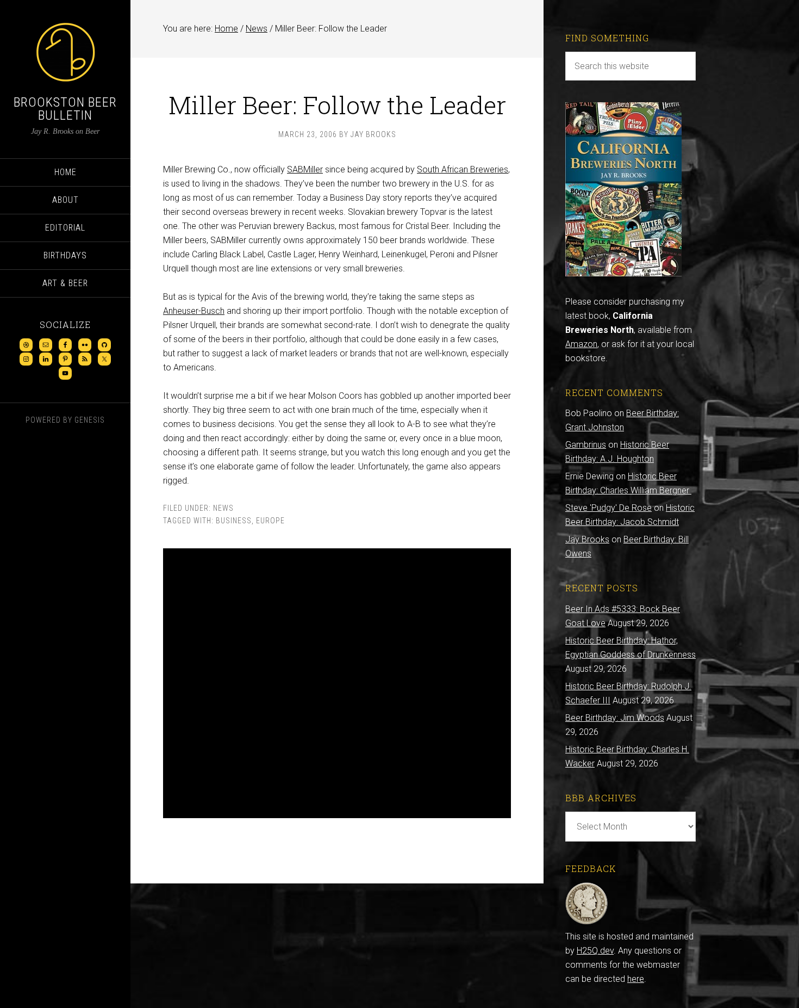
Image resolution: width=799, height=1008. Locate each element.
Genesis (89, 420)
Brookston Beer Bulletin (65, 109)
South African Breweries (462, 169)
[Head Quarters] (586, 922)
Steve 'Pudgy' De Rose (608, 508)
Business (234, 520)
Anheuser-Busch (193, 311)
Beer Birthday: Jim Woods (614, 718)
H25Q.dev (595, 950)
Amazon (581, 344)
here (635, 979)
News (223, 508)
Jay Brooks (587, 539)
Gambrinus (585, 445)
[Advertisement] (337, 683)
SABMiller (305, 169)
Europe (270, 520)
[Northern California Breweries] (623, 273)
